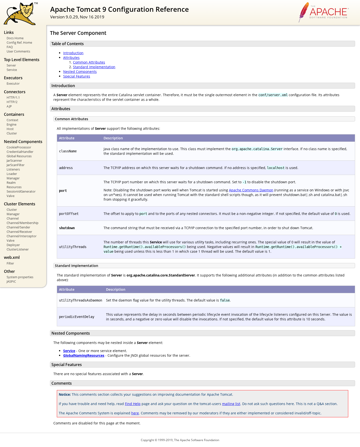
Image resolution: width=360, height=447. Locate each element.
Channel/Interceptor (21, 236)
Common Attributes (89, 62)
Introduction (73, 53)
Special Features (76, 76)
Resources (14, 187)
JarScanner (14, 160)
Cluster (12, 133)
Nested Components (80, 71)
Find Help (133, 403)
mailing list (231, 403)
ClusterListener (18, 249)
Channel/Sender (18, 227)
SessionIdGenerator (21, 191)
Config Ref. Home (19, 42)
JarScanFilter (15, 165)
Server (11, 65)
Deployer (13, 245)
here (135, 413)
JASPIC (11, 281)
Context (12, 120)
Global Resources (19, 156)
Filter (10, 263)
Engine (11, 124)
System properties (20, 277)
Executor (13, 83)
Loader (12, 173)
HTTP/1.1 (13, 97)
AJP (9, 106)
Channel (13, 218)
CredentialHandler (20, 151)
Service (12, 69)
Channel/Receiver (19, 231)
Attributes (71, 57)
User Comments (18, 51)
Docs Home (15, 38)
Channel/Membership (22, 223)
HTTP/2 (12, 102)
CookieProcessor (19, 147)
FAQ (10, 47)
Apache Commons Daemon (251, 190)
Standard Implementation (94, 67)
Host (10, 129)
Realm (11, 182)
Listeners (13, 169)
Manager (13, 178)
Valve (10, 196)
